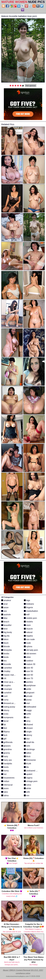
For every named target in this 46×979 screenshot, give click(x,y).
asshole (7, 614)
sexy (28, 721)
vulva (28, 785)
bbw (5, 618)
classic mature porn (12, 675)
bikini (5, 639)
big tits (6, 636)
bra (5, 661)
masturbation (32, 611)
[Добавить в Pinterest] (26, 5)
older (28, 657)
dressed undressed (12, 703)
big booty (7, 632)
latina (6, 795)
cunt (5, 696)
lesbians (30, 604)
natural (29, 632)
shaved (29, 724)
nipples (29, 636)
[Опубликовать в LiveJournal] (22, 5)
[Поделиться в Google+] (14, 5)
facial (5, 721)
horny (6, 771)
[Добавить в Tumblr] (37, 5)
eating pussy (9, 707)
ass (5, 611)
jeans (6, 788)
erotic (6, 714)
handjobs (7, 763)
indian (6, 781)
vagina (29, 778)
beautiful (7, 625)
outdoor (29, 661)
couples (7, 685)
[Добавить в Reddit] (30, 5)
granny (6, 753)
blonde (6, 646)
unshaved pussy (33, 771)
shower (29, 728)
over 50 (29, 671)
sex (27, 717)
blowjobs (7, 650)
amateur (7, 600)
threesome (31, 760)
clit (4, 678)
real (28, 703)
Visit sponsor (30, 86)
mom (28, 625)
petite (28, 689)
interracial (8, 785)
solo (28, 746)
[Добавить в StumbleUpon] (34, 5)
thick (28, 756)
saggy (29, 710)
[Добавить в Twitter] (41, 5)
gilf (4, 739)
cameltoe (7, 668)
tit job (28, 763)
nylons (29, 646)
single (29, 732)
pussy (29, 700)
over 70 (29, 678)
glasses (7, 746)
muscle (29, 629)
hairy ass (7, 760)
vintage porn (31, 781)
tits (27, 767)
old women (31, 653)
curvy (5, 700)
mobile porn (31, 618)
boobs (6, 653)
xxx (27, 795)
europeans (8, 717)
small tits (30, 742)
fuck (5, 735)
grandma (7, 749)
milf (27, 614)
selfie (28, 714)
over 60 (29, 675)
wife (28, 792)
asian (6, 607)
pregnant (30, 693)
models (29, 622)
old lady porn (32, 650)
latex (5, 792)
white (28, 788)
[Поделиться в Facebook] (7, 5)
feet (5, 728)
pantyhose (31, 685)
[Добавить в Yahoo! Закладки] (22, 9)
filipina (6, 732)
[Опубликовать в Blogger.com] (3, 5)
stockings (30, 749)
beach (6, 622)
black (5, 643)
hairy (5, 756)
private (29, 696)
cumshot (7, 693)
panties (29, 682)
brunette (7, 664)
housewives (8, 778)
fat (4, 724)
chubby (6, 671)
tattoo (28, 753)
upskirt (29, 774)
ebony (6, 710)
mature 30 (30, 664)
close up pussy (10, 682)
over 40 (29, 668)
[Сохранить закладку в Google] (11, 5)
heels (6, 767)
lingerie (29, 607)
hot (4, 774)
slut (27, 739)
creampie (7, 689)
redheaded (31, 707)
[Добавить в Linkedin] (18, 5)
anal (5, 604)
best (5, 629)
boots (6, 657)
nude (28, 643)
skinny (29, 735)
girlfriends (8, 742)
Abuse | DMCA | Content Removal (16, 970)
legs (28, 600)
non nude (30, 639)
